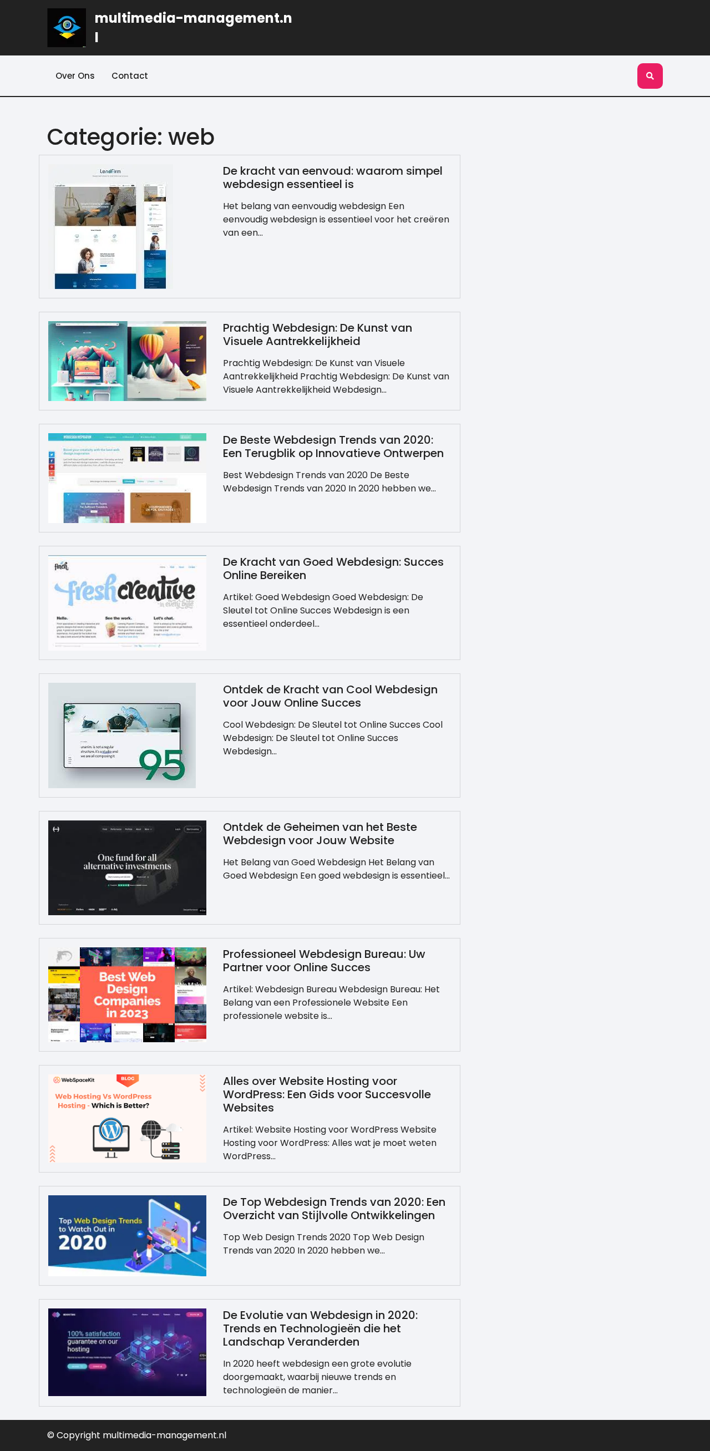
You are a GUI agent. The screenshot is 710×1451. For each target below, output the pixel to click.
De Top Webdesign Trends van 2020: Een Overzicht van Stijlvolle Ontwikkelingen (334, 1208)
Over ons (75, 76)
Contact (129, 76)
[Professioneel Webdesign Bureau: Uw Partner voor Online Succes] (127, 993)
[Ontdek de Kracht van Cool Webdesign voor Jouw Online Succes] (122, 734)
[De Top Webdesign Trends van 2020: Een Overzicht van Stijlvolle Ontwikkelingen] (127, 1235)
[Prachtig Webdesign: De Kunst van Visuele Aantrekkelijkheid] (127, 360)
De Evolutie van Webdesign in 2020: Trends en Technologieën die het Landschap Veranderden (320, 1328)
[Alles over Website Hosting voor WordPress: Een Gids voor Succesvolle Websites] (127, 1118)
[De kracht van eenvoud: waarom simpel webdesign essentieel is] (110, 226)
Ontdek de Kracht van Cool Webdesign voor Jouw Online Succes (330, 696)
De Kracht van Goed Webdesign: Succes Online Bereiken (333, 568)
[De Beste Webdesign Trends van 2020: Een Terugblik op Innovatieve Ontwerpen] (127, 477)
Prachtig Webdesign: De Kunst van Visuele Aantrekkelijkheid (317, 334)
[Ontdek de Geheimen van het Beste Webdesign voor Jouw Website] (127, 866)
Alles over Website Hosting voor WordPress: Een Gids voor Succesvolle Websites (327, 1094)
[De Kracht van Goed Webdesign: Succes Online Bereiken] (127, 602)
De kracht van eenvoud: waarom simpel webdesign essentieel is (333, 177)
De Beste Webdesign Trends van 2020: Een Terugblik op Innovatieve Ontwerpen (333, 446)
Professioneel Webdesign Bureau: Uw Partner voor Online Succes (324, 960)
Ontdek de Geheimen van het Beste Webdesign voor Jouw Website (320, 833)
